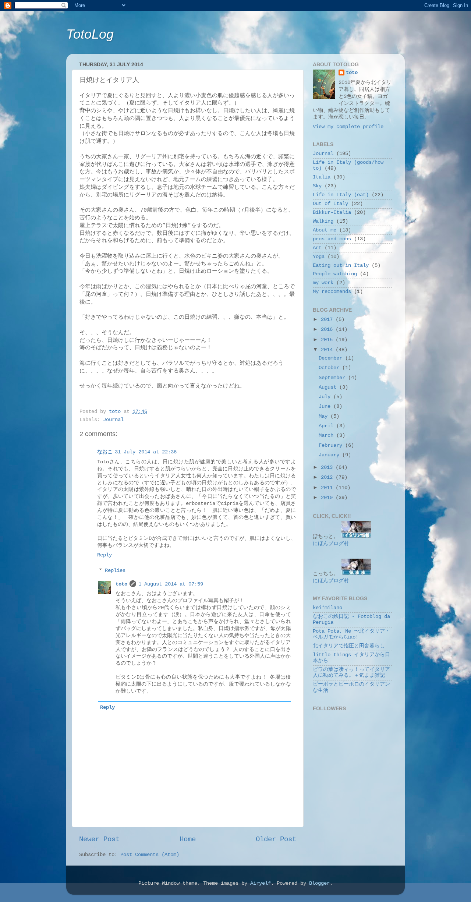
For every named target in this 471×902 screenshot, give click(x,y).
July (326, 397)
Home (188, 839)
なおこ (105, 452)
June (326, 406)
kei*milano (327, 608)
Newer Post (99, 839)
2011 (328, 488)
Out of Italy (330, 203)
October (330, 368)
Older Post (276, 839)
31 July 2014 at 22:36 (146, 452)
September (333, 378)
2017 (328, 319)
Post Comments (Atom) (149, 854)
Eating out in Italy (341, 265)
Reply (104, 555)
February (332, 445)
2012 (328, 477)
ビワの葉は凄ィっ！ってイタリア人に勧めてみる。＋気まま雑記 (351, 672)
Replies (115, 570)
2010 (328, 497)
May (324, 416)
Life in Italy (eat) (341, 195)
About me (324, 230)
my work (323, 283)
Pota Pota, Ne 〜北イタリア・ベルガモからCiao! (351, 634)
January (330, 455)
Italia (321, 177)
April (327, 426)
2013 (328, 467)
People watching (335, 274)
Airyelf (260, 883)
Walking (323, 221)
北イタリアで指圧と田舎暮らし (349, 646)
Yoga (319, 256)
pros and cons (332, 239)
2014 (328, 350)
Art (317, 248)
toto (121, 584)
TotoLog (90, 34)
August (329, 387)
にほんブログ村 (331, 543)
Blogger (319, 883)
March (327, 435)
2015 (328, 340)
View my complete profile (348, 127)
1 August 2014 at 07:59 (170, 584)
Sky (317, 186)
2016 (328, 329)
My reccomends (332, 291)
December (332, 358)
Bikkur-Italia (332, 212)
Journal (113, 419)
